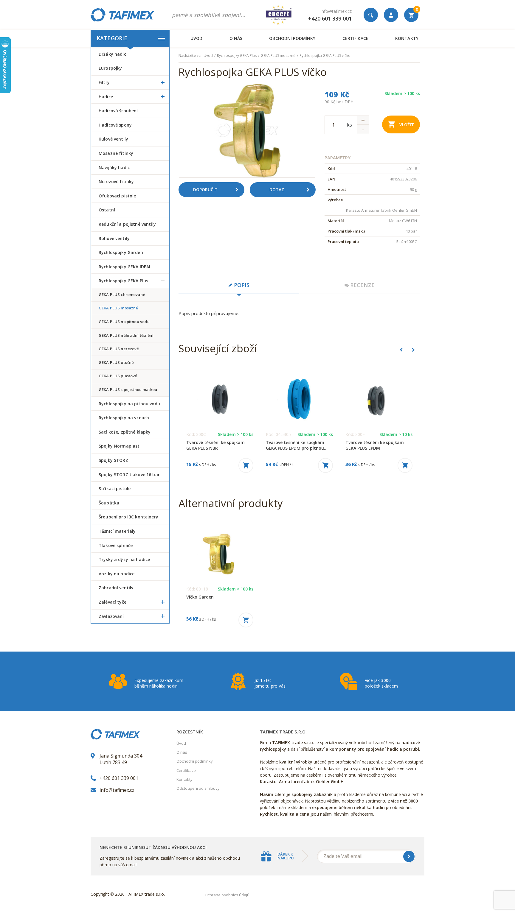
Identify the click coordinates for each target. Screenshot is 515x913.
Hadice (106, 96)
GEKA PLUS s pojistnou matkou (128, 389)
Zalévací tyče (112, 602)
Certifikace (355, 38)
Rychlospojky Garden (121, 252)
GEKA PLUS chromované (122, 294)
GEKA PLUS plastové (118, 375)
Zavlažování (111, 616)
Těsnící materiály (117, 531)
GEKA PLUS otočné (116, 362)
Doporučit (205, 189)
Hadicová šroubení (118, 110)
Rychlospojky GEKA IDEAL (125, 266)
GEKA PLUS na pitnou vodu (124, 321)
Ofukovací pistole (117, 196)
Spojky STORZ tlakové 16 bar (129, 474)
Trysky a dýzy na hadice (124, 559)
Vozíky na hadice (116, 574)
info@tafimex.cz (336, 11)
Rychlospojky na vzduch (124, 417)
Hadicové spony (115, 125)
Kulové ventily (113, 139)
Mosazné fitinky (116, 153)
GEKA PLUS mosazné (118, 308)
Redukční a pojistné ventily (127, 224)
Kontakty (406, 38)
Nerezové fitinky (116, 181)
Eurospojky (110, 68)
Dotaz (276, 189)
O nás (236, 38)
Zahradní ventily (116, 588)
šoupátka (109, 503)
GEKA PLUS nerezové (119, 348)
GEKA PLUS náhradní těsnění (126, 335)
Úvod (196, 38)
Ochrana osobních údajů (227, 895)
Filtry (104, 82)
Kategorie (112, 38)
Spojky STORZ (113, 460)
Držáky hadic (112, 54)
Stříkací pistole (115, 488)
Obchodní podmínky (292, 38)
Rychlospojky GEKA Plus (123, 280)
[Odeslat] (409, 856)
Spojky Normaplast (119, 446)
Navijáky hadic (114, 167)
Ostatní (107, 210)
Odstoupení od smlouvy (198, 788)
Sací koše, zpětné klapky (125, 432)
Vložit (406, 124)
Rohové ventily (114, 238)
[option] (247, 131)
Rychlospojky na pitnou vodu (129, 403)
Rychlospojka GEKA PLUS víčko (325, 56)
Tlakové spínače (116, 545)
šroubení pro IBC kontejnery (128, 517)
